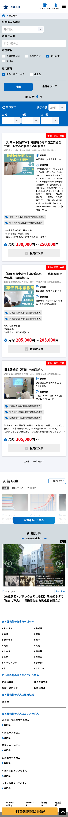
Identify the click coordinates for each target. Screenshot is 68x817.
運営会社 (58, 804)
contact (30, 804)
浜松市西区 (35, 55)
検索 (18, 87)
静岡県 (7, 724)
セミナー (40, 668)
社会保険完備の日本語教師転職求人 (26, 223)
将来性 (39, 651)
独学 (38, 639)
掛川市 (9, 60)
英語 (6, 645)
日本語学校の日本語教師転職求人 (25, 318)
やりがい (40, 662)
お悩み (39, 656)
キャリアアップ (12, 662)
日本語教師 (39, 687)
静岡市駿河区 (13, 55)
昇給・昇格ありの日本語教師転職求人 (27, 217)
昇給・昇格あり (10, 687)
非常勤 (37, 74)
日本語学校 (7, 682)
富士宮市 (55, 55)
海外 (38, 634)
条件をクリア (49, 86)
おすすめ (8, 628)
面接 (6, 634)
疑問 (6, 656)
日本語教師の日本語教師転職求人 (25, 313)
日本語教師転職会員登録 (29, 811)
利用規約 (44, 804)
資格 (38, 645)
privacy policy (10, 804)
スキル (7, 651)
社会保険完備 (41, 682)
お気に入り (36, 253)
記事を (28, 520)
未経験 (39, 628)
